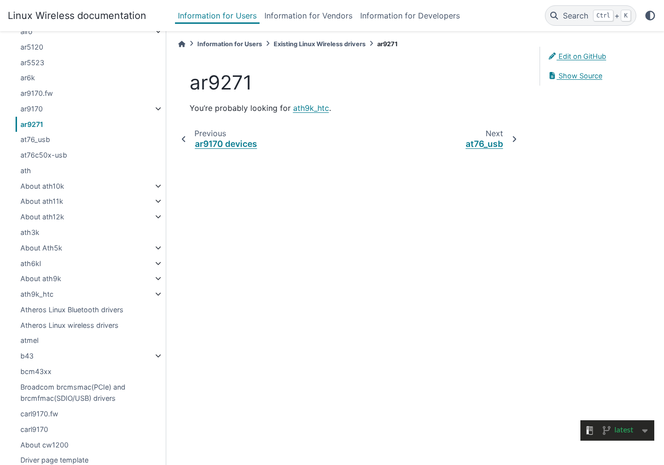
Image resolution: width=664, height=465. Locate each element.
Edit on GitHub (581, 56)
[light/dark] (650, 15)
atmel (29, 340)
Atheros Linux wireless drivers (69, 325)
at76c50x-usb (43, 155)
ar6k (27, 77)
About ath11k (41, 201)
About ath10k (42, 186)
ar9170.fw (36, 93)
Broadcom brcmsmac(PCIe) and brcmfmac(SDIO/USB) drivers (72, 393)
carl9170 (34, 429)
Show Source (579, 76)
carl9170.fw (39, 414)
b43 (27, 356)
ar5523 (32, 62)
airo (26, 31)
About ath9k (40, 278)
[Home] (182, 44)
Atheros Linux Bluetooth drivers (71, 309)
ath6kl (30, 263)
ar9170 (31, 109)
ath (25, 170)
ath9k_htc (36, 294)
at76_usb (35, 139)
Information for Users (217, 15)
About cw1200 (44, 445)
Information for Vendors (308, 15)
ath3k (29, 232)
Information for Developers (410, 15)
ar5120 (31, 47)
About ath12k (42, 217)
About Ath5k (41, 248)
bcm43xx (36, 371)
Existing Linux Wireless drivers (320, 44)
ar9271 (31, 124)
